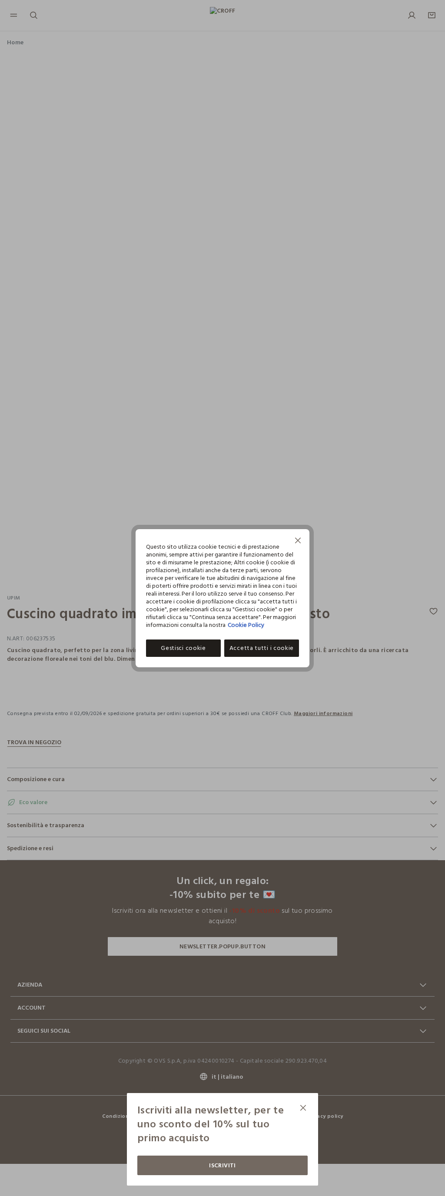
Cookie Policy (246, 625)
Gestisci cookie (183, 648)
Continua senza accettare (298, 541)
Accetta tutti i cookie (261, 648)
